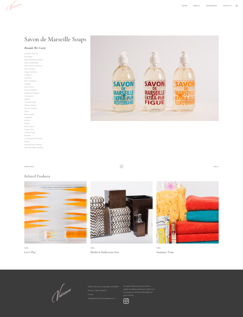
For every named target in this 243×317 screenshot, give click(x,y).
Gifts (26, 248)
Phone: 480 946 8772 (97, 290)
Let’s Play (30, 252)
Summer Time (165, 252)
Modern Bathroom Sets (104, 252)
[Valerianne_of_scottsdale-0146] (154, 78)
